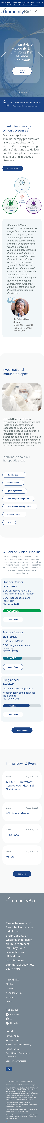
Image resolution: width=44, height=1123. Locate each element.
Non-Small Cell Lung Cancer (19, 506)
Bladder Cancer (14, 474)
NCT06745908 (11, 698)
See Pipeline (22, 730)
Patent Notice (12, 1049)
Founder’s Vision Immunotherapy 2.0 (25, 106)
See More (22, 873)
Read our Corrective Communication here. (22, 5)
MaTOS (10, 857)
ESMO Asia (12, 835)
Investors (10, 997)
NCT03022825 (11, 604)
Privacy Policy (12, 1035)
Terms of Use (12, 1040)
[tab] (19, 92)
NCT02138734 (10, 651)
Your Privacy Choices (16, 1060)
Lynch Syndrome (14, 490)
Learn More (22, 71)
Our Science (12, 168)
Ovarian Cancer (14, 514)
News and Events (14, 992)
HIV (9, 522)
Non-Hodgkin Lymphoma (18, 498)
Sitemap (8, 1122)
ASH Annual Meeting (18, 813)
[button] (9, 1069)
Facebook (13, 1014)
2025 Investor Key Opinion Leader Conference (25, 102)
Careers (9, 988)
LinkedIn (12, 1023)
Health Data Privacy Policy (18, 1044)
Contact (9, 1001)
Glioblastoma (13, 482)
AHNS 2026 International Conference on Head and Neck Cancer (19, 785)
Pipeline (10, 984)
